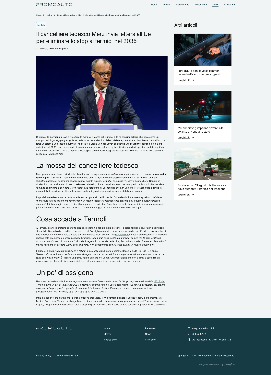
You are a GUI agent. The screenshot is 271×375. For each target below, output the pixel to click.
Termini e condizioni (67, 355)
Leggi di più (184, 80)
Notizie (49, 15)
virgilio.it (63, 48)
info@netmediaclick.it (203, 328)
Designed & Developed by (211, 364)
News (215, 4)
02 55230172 (199, 334)
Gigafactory (122, 234)
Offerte (166, 4)
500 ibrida (159, 281)
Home (154, 4)
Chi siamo (229, 4)
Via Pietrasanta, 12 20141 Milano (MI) (211, 339)
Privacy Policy (43, 355)
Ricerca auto (182, 4)
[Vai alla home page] (54, 4)
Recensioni (201, 4)
